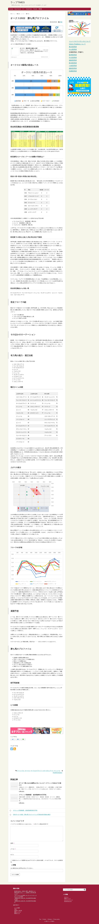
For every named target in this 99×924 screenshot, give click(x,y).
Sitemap (50, 919)
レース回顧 (17, 907)
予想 (61, 22)
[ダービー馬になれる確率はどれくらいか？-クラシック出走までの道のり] (14, 786)
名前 (12, 843)
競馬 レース (17, 912)
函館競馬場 (73, 68)
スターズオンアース (47, 770)
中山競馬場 (73, 49)
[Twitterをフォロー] (11, 749)
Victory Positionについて (77, 44)
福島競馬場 (73, 60)
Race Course (18, 9)
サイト (12, 854)
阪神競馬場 (73, 55)
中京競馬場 (73, 57)
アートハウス (20, 770)
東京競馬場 (73, 47)
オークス (27, 770)
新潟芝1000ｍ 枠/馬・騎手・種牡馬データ (25, 891)
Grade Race (29, 9)
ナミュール (57, 770)
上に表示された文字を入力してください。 (22, 868)
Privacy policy (56, 919)
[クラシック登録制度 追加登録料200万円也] (14, 798)
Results (35, 9)
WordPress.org (68, 901)
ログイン (66, 897)
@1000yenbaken (57, 772)
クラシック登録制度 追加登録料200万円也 (32, 795)
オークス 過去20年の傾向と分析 (28, 48)
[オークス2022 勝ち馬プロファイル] (18, 739)
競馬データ (17, 913)
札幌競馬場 (73, 71)
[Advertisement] (35, 760)
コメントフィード (68, 900)
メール (13, 849)
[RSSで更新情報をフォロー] (14, 749)
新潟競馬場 (73, 63)
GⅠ (23, 9)
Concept (11, 9)
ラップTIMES (17, 2)
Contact (44, 919)
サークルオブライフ (36, 770)
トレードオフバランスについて (80, 41)
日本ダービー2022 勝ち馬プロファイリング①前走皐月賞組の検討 (31, 814)
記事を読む (21, 791)
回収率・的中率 (18, 910)
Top (40, 919)
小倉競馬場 (73, 65)
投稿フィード (67, 898)
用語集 (40, 9)
